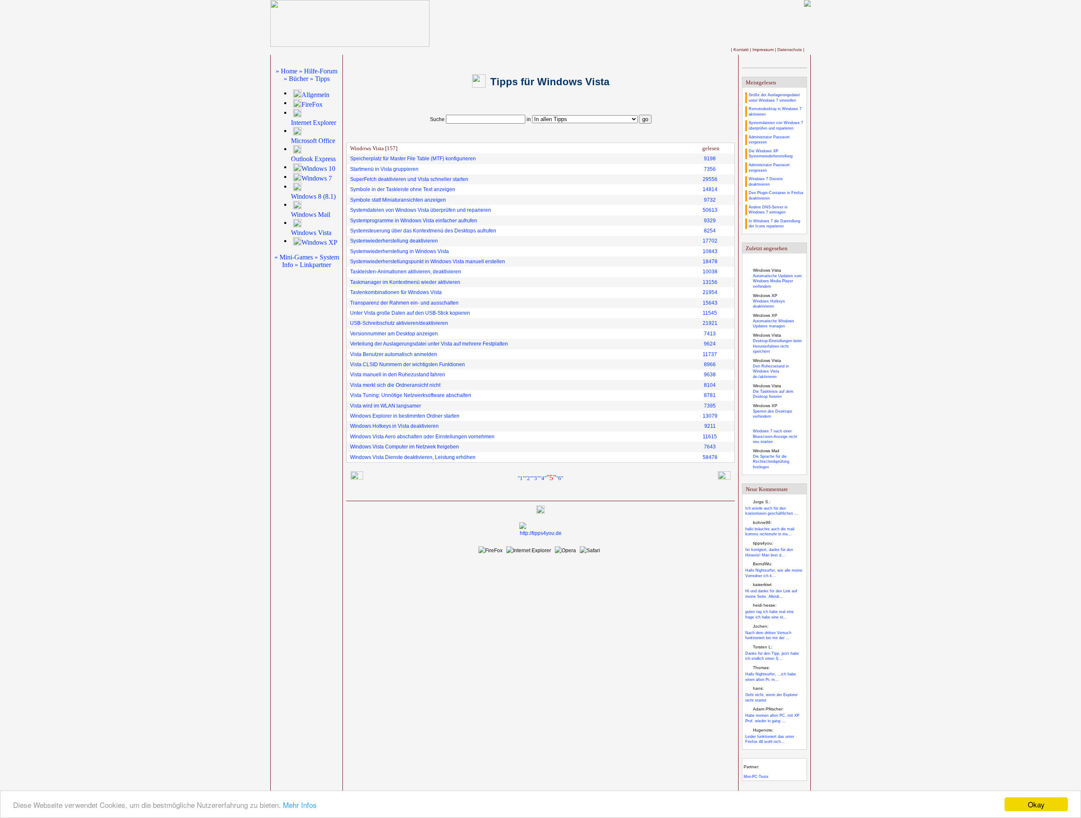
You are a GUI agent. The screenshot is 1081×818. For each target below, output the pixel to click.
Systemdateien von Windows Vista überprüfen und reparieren (420, 210)
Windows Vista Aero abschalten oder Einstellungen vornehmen (422, 437)
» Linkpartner (313, 264)
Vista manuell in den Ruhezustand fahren (397, 375)
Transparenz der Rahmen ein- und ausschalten (404, 303)
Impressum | (764, 49)
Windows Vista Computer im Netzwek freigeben (404, 447)
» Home (286, 71)
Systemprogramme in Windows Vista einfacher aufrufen (413, 221)
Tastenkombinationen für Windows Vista (396, 292)
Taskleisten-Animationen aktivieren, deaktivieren (405, 272)
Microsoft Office (313, 140)
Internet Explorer (313, 122)
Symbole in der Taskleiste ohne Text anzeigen (402, 189)
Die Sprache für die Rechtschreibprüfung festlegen (771, 461)
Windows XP (319, 242)
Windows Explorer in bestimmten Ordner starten (404, 416)
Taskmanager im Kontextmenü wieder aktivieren (405, 282)
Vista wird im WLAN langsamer (385, 406)
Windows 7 (316, 178)
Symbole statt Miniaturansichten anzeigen (398, 200)
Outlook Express (313, 158)
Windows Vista (311, 232)
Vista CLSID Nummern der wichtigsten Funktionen (407, 364)
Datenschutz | (790, 49)
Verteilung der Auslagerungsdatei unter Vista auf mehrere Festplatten (429, 344)
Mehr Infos (300, 804)
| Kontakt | (741, 49)
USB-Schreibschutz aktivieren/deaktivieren (399, 323)
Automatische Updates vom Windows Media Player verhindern (777, 281)
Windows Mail (310, 214)
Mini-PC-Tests (756, 777)
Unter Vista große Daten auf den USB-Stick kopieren (410, 313)
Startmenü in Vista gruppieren (384, 169)
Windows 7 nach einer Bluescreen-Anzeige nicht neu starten (775, 436)
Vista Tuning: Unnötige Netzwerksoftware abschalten (410, 395)
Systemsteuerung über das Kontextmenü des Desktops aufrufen (423, 231)
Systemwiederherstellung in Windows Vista (399, 251)
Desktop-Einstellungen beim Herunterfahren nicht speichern (777, 346)
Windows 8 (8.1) (313, 196)
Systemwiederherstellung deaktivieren (394, 241)
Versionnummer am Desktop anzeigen (394, 334)
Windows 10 (318, 168)
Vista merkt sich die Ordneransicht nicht (395, 385)
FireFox (312, 104)
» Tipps (320, 78)
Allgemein (315, 94)
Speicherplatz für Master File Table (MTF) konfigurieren (413, 159)
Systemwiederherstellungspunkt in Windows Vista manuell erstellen (427, 262)
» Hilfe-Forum (318, 71)
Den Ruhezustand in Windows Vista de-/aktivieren (771, 371)
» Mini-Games (293, 257)
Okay (1036, 804)
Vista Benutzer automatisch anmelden (393, 354)
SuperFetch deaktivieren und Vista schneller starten (409, 179)
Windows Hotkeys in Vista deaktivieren (394, 426)
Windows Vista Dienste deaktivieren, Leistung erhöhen (412, 457)
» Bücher (296, 78)
